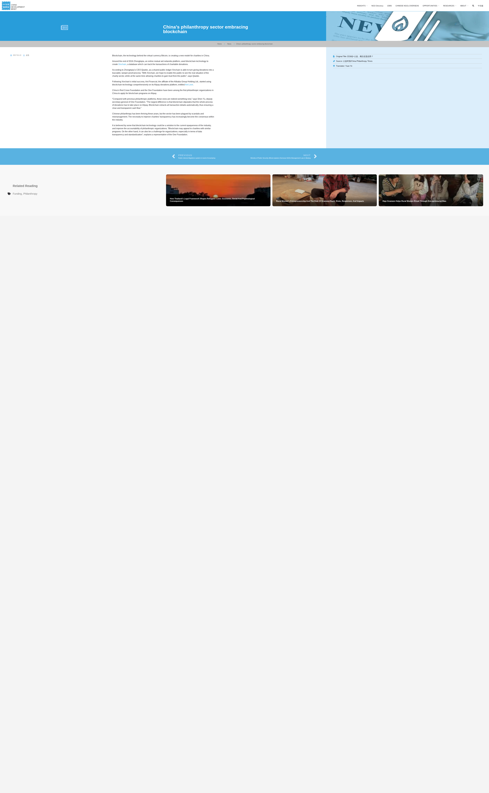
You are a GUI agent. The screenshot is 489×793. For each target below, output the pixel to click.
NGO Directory (377, 6)
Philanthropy (30, 193)
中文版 (480, 6)
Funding (17, 193)
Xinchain (122, 64)
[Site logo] (13, 5)
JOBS (389, 6)
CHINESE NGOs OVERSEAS (407, 6)
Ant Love (189, 85)
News (229, 44)
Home (219, 44)
